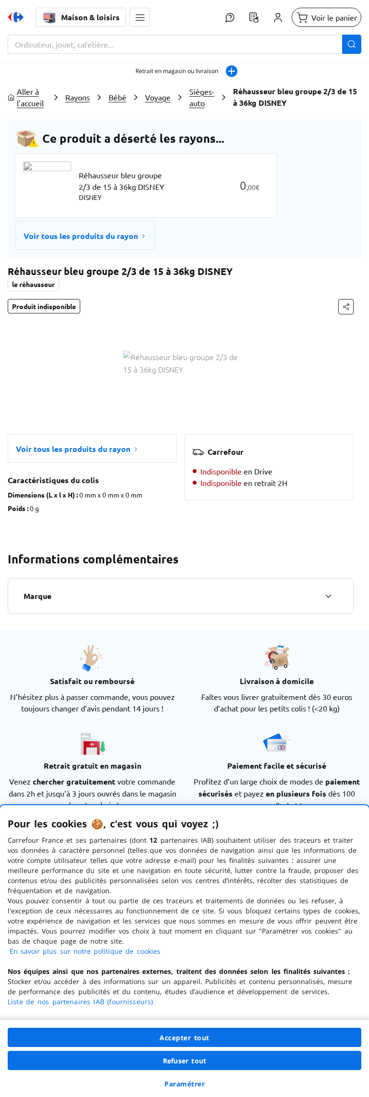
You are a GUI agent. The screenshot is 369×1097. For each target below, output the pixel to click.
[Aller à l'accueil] (16, 17)
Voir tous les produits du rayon (81, 236)
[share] (346, 306)
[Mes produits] (254, 17)
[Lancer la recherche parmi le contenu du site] (352, 44)
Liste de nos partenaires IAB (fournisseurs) (80, 1001)
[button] (140, 17)
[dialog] (184, 951)
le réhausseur (33, 284)
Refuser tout (184, 1060)
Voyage (158, 97)
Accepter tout (184, 1037)
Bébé (117, 97)
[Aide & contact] (230, 17)
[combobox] (184, 44)
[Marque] (328, 596)
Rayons (77, 97)
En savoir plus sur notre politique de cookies (85, 951)
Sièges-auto (201, 97)
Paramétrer (184, 1083)
